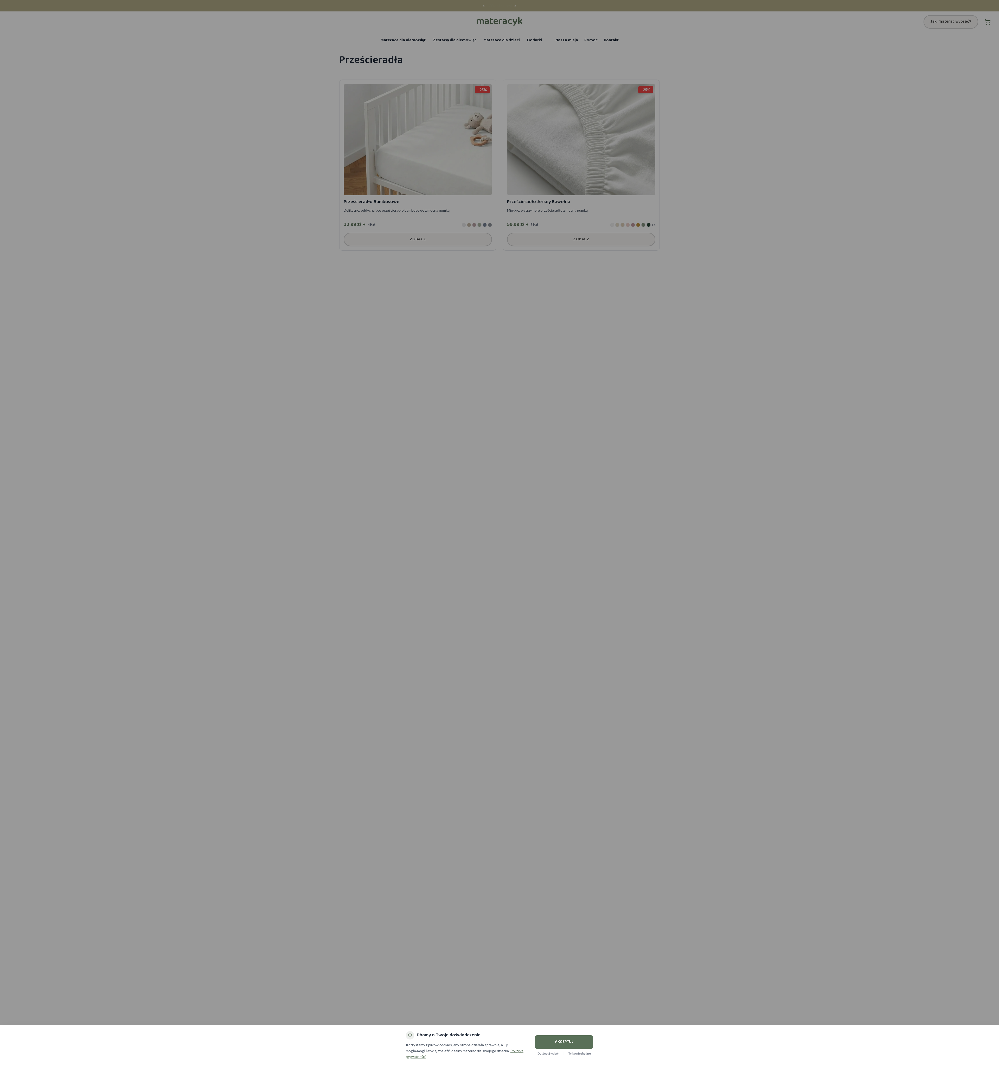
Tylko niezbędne (579, 1053)
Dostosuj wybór (548, 1053)
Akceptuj (564, 1041)
